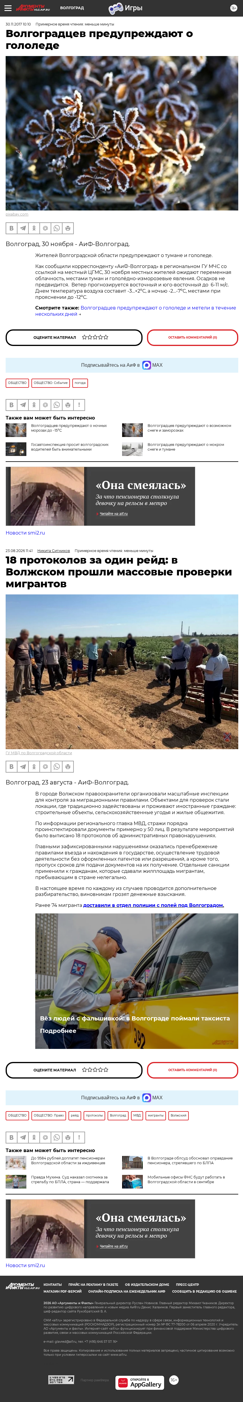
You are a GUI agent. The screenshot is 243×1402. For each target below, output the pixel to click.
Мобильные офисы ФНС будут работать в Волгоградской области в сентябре (186, 1179)
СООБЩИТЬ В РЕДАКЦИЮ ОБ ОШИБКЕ (204, 1291)
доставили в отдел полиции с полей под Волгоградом (153, 905)
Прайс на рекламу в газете (93, 1285)
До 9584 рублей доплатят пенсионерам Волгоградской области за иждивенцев (68, 1160)
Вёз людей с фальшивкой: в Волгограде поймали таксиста (135, 1018)
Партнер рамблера (95, 1380)
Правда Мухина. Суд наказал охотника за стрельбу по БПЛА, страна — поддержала (70, 1179)
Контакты (53, 1285)
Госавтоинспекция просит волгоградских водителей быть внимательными (69, 447)
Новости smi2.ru (25, 533)
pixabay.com (17, 214)
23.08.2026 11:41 (19, 550)
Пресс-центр (187, 1285)
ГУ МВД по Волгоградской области (39, 753)
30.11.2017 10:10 (18, 24)
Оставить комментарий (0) (192, 337)
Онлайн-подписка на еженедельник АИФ (126, 1291)
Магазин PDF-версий (62, 1291)
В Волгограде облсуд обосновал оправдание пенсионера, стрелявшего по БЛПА (190, 1160)
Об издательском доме (147, 1285)
